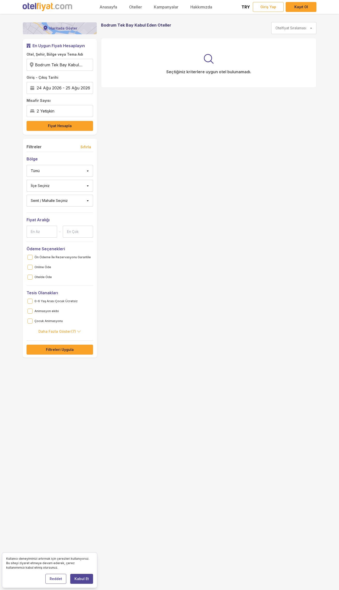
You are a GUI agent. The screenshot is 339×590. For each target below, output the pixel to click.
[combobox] (84, 65)
